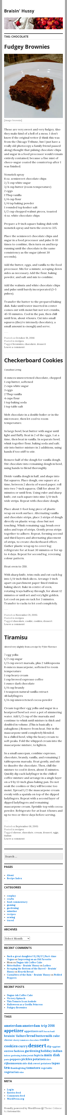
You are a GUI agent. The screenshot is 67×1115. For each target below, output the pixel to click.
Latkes (47, 965)
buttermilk (44, 1036)
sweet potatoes (42, 1063)
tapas (56, 1063)
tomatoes (33, 1068)
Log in (10, 1089)
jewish (30, 1055)
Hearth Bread (26, 971)
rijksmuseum (13, 1063)
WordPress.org (15, 1098)
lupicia (38, 1055)
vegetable (46, 1068)
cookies (38, 621)
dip (49, 1046)
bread (31, 1036)
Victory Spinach (16, 998)
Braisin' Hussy (19, 11)
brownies (18, 344)
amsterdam (13, 1026)
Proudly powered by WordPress (22, 1108)
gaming (11, 905)
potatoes (39, 1059)
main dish (52, 1055)
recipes (19, 341)
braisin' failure (15, 1036)
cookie (29, 621)
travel (10, 920)
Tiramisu (16, 637)
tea (7, 1067)
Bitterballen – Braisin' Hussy (23, 965)
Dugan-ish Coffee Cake (29, 962)
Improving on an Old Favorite (34, 959)
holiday (46, 1051)
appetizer (14, 1030)
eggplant (56, 1046)
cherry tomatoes (21, 1040)
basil (52, 1031)
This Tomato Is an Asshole (21, 1001)
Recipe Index (14, 878)
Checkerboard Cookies (33, 360)
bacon (47, 1031)
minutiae (12, 911)
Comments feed (16, 1095)
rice (48, 1059)
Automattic (13, 1111)
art (41, 1031)
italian (7, 835)
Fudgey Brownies (27, 46)
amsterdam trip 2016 (38, 1026)
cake (56, 1036)
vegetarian (11, 1072)
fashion (19, 1051)
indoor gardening (12, 1055)
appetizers (31, 1031)
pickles (26, 1059)
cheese (17, 832)
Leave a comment (14, 347)
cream (38, 832)
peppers (15, 1059)
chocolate (30, 344)
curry (23, 1046)
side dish (27, 1063)
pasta (6, 1059)
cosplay (11, 895)
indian (57, 1051)
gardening (13, 908)
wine (21, 1072)
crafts (10, 898)
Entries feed (14, 1092)
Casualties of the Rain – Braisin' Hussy (28, 974)
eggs (55, 832)
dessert (41, 344)
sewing (11, 917)
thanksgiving (18, 1068)
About (10, 875)
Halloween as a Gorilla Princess (25, 1004)
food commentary (17, 902)
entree (8, 1051)
